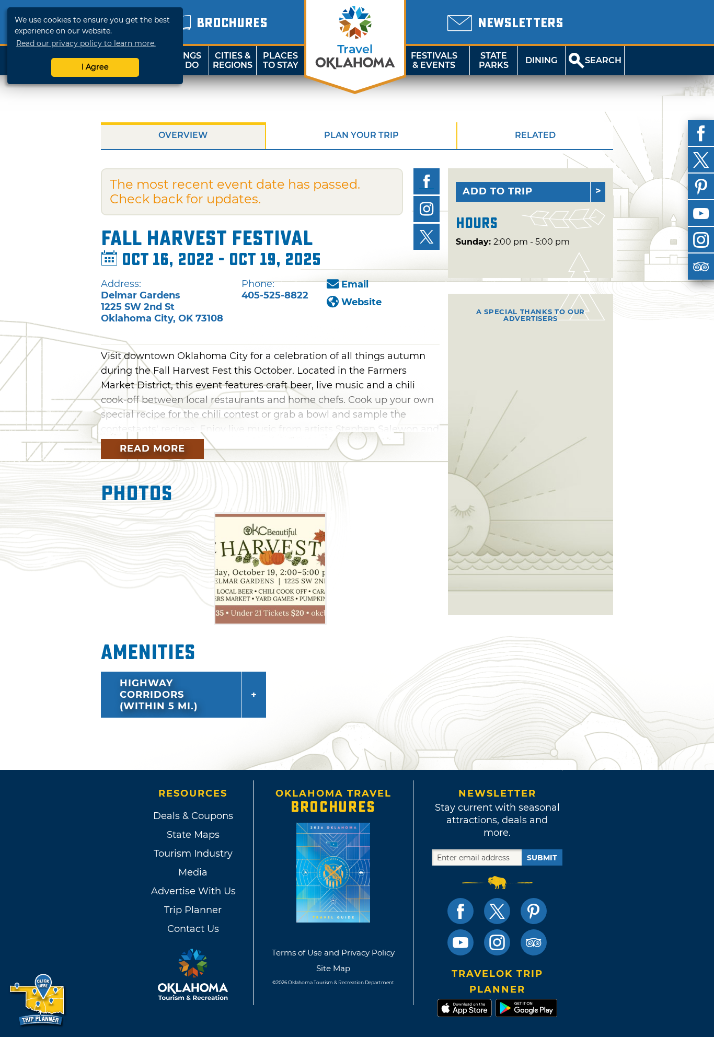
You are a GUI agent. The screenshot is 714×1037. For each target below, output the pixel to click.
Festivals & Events (434, 60)
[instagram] (701, 240)
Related (535, 135)
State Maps (193, 834)
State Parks (494, 60)
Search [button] (603, 60)
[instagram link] (497, 942)
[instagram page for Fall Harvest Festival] (426, 209)
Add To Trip (498, 191)
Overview (183, 135)
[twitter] (701, 160)
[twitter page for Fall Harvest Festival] (426, 237)
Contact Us (193, 929)
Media (193, 872)
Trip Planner (193, 910)
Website (361, 302)
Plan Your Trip (361, 135)
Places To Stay (280, 60)
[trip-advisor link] (534, 942)
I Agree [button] (95, 67)
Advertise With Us (193, 891)
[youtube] (701, 213)
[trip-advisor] (701, 267)
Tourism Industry (193, 853)
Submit (542, 857)
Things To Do (184, 60)
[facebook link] (460, 911)
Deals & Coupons (193, 816)
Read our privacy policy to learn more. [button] (86, 43)
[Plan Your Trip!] (38, 1000)
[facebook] (701, 133)
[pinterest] (701, 187)
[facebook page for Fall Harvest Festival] (426, 181)
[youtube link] (460, 942)
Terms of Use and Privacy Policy (333, 953)
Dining (541, 60)
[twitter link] (497, 911)
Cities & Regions (232, 60)
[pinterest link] (534, 911)
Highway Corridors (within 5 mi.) (159, 694)
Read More (152, 448)
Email (354, 284)
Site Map (333, 968)
